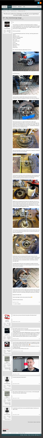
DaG (7, 334)
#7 (39, 398)
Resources (15, 6)
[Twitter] (38, 3)
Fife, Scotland (9, 31)
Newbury (9, 351)
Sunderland (9, 337)
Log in (36, 0)
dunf (18, 19)
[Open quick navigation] (40, 11)
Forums (9, 6)
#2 (39, 321)
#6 (39, 383)
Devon (10, 386)
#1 (39, 302)
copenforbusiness (7, 347)
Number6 (7, 320)
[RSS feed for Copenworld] (40, 435)
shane (7, 382)
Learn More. (26, 15)
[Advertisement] (21, 310)
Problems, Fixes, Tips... (10, 19)
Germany (9, 365)
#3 (39, 338)
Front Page (4, 6)
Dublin (10, 324)
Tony (14, 303)
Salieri (17, 303)
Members (20, 6)
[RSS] (40, 3)
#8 (39, 414)
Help (24, 6)
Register (38, 0)
